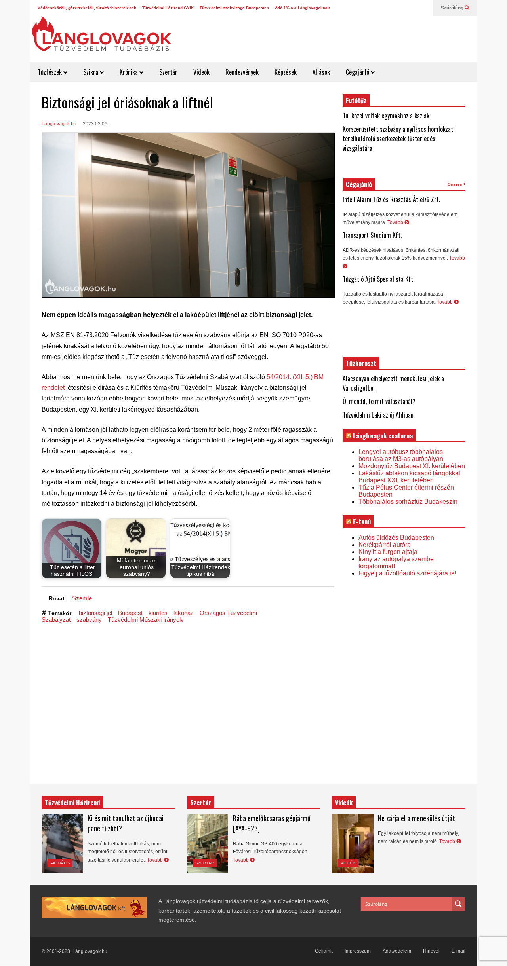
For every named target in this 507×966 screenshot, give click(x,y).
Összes (455, 184)
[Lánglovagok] (102, 38)
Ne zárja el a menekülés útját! (417, 818)
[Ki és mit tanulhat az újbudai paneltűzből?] (62, 843)
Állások (321, 72)
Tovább (395, 222)
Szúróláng (453, 8)
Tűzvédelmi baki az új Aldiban (378, 414)
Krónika (129, 72)
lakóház (183, 612)
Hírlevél (431, 951)
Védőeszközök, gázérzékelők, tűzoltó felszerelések (87, 8)
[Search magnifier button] (458, 904)
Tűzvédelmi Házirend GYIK (168, 8)
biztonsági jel (95, 612)
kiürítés (158, 612)
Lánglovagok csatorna (383, 435)
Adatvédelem (397, 951)
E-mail (458, 951)
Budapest (130, 612)
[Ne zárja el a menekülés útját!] (352, 843)
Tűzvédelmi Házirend (72, 802)
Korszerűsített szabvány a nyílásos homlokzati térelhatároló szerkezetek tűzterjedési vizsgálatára (399, 138)
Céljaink (324, 951)
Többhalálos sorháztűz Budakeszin (407, 501)
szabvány (89, 619)
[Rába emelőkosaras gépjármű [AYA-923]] (207, 843)
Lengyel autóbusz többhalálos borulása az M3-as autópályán (400, 455)
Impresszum (358, 951)
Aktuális (60, 863)
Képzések (285, 72)
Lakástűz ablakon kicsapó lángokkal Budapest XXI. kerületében (409, 477)
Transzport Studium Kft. (372, 235)
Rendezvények (242, 72)
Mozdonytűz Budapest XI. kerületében (411, 466)
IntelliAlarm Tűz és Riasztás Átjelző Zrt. (391, 199)
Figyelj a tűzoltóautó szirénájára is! (407, 573)
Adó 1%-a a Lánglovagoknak (302, 8)
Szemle (82, 598)
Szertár (168, 72)
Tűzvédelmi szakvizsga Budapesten (234, 8)
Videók (201, 72)
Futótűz (356, 100)
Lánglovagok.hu (59, 124)
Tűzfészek (50, 72)
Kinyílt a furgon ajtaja (387, 551)
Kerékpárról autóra (384, 544)
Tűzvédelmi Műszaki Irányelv (146, 619)
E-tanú (362, 521)
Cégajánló (358, 72)
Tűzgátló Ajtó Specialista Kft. (378, 279)
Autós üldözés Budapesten (396, 537)
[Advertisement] (331, 35)
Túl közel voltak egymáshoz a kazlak (386, 115)
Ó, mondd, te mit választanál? (379, 401)
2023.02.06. (96, 124)
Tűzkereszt (361, 363)
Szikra (91, 72)
